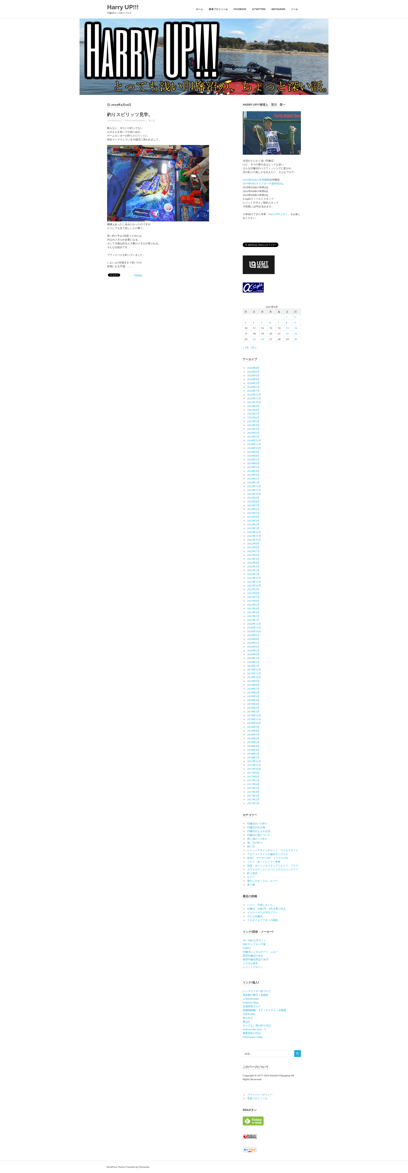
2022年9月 (253, 543)
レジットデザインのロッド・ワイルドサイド (272, 850)
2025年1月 (253, 436)
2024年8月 (253, 455)
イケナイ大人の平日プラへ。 (263, 912)
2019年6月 (253, 692)
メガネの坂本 (250, 963)
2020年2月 (253, 661)
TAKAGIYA (249, 1013)
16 (295, 327)
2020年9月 (253, 635)
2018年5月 (253, 742)
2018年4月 (253, 745)
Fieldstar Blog (250, 1002)
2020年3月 (253, 658)
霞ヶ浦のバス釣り (257, 838)
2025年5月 (253, 421)
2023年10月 (254, 493)
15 (287, 327)
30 (295, 339)
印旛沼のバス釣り (257, 823)
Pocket (138, 274)
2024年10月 (254, 447)
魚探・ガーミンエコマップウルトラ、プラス (272, 865)
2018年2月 (253, 753)
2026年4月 (253, 379)
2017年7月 (253, 780)
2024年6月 (253, 463)
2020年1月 (253, 665)
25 (254, 339)
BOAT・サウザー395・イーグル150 (267, 857)
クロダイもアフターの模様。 (263, 920)
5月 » (253, 347)
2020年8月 (253, 638)
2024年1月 (253, 482)
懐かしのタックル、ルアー (262, 880)
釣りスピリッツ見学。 (130, 114)
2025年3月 (253, 428)
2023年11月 (254, 489)
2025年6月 (253, 417)
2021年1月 (253, 619)
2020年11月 (254, 627)
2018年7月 (253, 734)
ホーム (199, 9)
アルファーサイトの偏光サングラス (267, 853)
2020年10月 (254, 631)
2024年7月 (253, 459)
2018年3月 (253, 749)
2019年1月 (253, 711)
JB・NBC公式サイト (254, 940)
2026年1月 (253, 390)
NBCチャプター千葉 (254, 944)
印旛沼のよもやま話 (258, 831)
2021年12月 (254, 577)
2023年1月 (253, 528)
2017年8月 (253, 776)
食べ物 (251, 884)
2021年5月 (253, 604)
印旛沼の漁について (258, 834)
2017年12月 (254, 761)
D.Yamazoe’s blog (252, 1036)
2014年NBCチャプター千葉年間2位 (263, 183)
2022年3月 (253, 566)
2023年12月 (254, 486)
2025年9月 (253, 405)
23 (295, 333)
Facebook (240, 9)
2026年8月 (253, 367)
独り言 (152, 120)
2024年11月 (254, 444)
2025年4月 (253, 425)
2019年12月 (254, 669)
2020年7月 (253, 642)
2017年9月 (253, 772)
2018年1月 (253, 757)
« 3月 (246, 347)
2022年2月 (253, 570)
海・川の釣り (254, 842)
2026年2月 (253, 386)
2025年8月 (253, 409)
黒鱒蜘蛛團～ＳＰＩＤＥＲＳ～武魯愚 (264, 1010)
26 (262, 339)
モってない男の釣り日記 (257, 1025)
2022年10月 (254, 539)
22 (287, 333)
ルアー (251, 876)
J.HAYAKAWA (251, 998)
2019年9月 (253, 680)
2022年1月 (253, 574)
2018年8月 (253, 730)
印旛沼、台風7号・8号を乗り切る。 (267, 908)
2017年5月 (253, 787)
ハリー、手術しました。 (261, 904)
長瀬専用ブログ (252, 1006)
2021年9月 (253, 589)
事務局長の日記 (252, 1033)
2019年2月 (253, 707)
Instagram (278, 9)
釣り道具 (252, 873)
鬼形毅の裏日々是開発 (255, 994)
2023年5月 (253, 512)
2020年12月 (254, 623)
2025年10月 (254, 402)
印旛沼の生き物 (256, 827)
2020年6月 (253, 646)
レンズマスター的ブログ (257, 991)
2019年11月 (254, 673)
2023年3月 (253, 520)
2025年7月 (253, 413)
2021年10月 (254, 585)
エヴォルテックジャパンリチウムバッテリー (272, 869)
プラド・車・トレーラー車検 (263, 861)
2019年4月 (253, 700)
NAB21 (247, 947)
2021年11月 (254, 581)
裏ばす (246, 1021)
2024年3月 (253, 474)
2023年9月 (253, 497)
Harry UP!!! (123, 7)
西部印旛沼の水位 (253, 955)
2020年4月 (253, 654)
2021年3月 (253, 612)
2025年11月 (254, 398)
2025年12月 (254, 394)
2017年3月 (253, 795)
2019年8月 (253, 684)
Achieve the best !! (254, 1029)
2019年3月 (253, 703)
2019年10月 (254, 677)
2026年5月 (253, 375)
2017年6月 (253, 784)
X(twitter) (259, 9)
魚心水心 (248, 1017)
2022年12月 (254, 532)
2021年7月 (253, 596)
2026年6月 (253, 371)
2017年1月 (253, 803)
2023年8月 (253, 501)
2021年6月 (253, 600)
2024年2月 (253, 478)
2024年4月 (253, 470)
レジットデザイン (253, 966)
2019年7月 (253, 688)
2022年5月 (253, 558)
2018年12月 (254, 715)
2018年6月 (253, 738)
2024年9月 (253, 451)
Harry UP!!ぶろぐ (278, 214)
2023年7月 (253, 505)
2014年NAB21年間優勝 (256, 179)
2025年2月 (253, 432)
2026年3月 (253, 383)
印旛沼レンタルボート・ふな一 (260, 951)
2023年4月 (253, 516)
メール (294, 9)
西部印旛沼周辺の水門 (255, 959)
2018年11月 (254, 719)
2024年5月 (253, 467)
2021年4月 (253, 608)
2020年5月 (253, 650)
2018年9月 (253, 726)
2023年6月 (253, 509)
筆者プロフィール (218, 9)
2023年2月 (253, 524)
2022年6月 (253, 554)
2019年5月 (253, 696)
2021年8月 (253, 593)
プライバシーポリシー (260, 1094)
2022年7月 (253, 551)
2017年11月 (254, 765)
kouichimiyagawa (135, 120)
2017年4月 (253, 791)
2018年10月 (254, 722)
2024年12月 (254, 440)
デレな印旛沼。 (256, 916)
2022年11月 (254, 535)
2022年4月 (253, 562)
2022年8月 (253, 547)
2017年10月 (254, 768)
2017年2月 (253, 799)
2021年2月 (253, 616)
